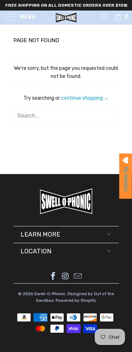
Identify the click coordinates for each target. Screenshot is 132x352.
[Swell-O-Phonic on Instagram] (66, 276)
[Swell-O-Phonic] (66, 18)
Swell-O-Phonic (49, 293)
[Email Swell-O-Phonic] (78, 276)
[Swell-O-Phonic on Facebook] (53, 276)
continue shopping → (85, 98)
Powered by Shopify (76, 300)
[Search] (103, 16)
